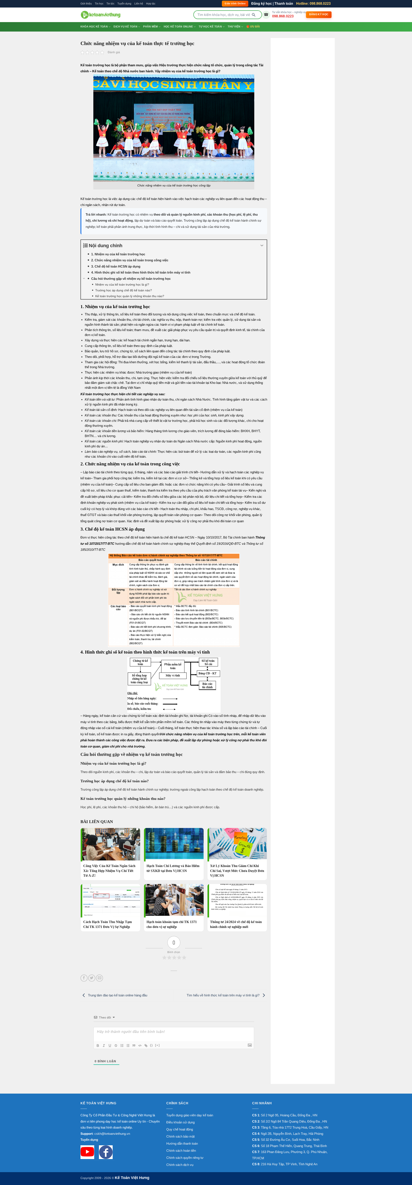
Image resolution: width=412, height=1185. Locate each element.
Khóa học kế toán (94, 26)
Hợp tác (150, 3)
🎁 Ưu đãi (253, 26)
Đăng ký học (261, 3)
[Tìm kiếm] (254, 15)
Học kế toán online (178, 26)
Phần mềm (150, 26)
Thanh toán (283, 3)
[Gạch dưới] (110, 1045)
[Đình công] (116, 1045)
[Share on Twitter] (91, 978)
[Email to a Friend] (99, 978)
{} (151, 1045)
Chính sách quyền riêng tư (184, 1157)
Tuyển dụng (124, 3)
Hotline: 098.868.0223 (313, 3)
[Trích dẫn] (134, 1045)
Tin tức (110, 3)
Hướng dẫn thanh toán (182, 1143)
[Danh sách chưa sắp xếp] (128, 1045)
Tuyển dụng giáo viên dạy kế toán (189, 1115)
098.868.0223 (283, 16)
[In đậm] (98, 1045)
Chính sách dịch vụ (179, 1165)
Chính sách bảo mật (180, 1136)
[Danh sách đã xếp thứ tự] (122, 1045)
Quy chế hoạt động (179, 1129)
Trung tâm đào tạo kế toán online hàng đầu (117, 995)
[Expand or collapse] (262, 245)
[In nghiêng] (104, 1045)
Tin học (99, 3)
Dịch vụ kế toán (125, 26)
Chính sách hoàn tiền (181, 1150)
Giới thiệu (86, 3)
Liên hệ (138, 3)
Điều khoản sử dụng (180, 1122)
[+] (157, 1045)
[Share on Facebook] (84, 978)
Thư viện (234, 26)
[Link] (146, 1045)
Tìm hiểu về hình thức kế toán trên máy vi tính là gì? (223, 995)
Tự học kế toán (210, 26)
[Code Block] (140, 1045)
